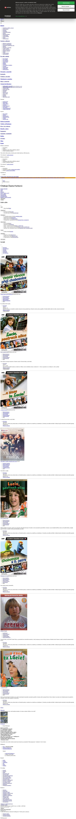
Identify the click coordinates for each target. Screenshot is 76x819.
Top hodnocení (5, 248)
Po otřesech (2, 723)
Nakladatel (3, 233)
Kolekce (4, 94)
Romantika (5, 31)
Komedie (2, 192)
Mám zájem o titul (6, 96)
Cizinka (4, 118)
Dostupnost (3, 215)
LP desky (2, 138)
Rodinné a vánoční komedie (5, 197)
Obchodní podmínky (7, 815)
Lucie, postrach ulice (4, 352)
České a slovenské (3, 188)
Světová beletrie (6, 36)
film (10, 208)
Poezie (4, 37)
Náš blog (4, 790)
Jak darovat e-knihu (6, 776)
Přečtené (2, 18)
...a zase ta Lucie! (3, 409)
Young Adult (5, 61)
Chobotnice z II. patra (4, 576)
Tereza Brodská (6, 466)
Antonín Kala (5, 635)
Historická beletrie (6, 34)
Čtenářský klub (6, 797)
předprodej (14, 217)
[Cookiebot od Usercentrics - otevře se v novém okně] (7, 16)
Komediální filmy (3, 196)
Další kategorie (5, 38)
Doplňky (2, 21)
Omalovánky (5, 68)
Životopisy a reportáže (7, 47)
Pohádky (4, 64)
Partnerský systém (6, 792)
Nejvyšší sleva (5, 253)
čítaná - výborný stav (19, 225)
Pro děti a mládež (4, 56)
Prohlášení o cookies (7, 794)
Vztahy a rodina (6, 48)
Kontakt (4, 770)
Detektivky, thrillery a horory (8, 27)
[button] (39, 307)
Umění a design (6, 53)
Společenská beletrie (7, 32)
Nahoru (1, 707)
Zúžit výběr (3, 239)
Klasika (4, 33)
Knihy (4, 760)
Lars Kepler (5, 107)
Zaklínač (4, 114)
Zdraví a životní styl (6, 49)
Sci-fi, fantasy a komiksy (7, 65)
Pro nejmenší (5, 58)
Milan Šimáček (5, 299)
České (1, 189)
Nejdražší (4, 250)
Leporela (4, 66)
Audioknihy (5, 762)
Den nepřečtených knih (7, 799)
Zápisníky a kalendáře (5, 133)
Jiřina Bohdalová (6, 355)
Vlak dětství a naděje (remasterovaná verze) (8, 461)
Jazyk (2, 230)
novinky (12, 211)
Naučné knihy (5, 67)
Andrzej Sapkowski (6, 109)
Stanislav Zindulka (6, 463)
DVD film (5, 305)
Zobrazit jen (3, 210)
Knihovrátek (5, 791)
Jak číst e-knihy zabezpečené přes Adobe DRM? (9, 176)
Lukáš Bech (5, 633)
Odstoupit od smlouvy (7, 785)
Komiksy (4, 30)
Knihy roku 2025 (6, 89)
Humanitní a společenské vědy (8, 45)
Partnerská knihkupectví (7, 748)
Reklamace (5, 784)
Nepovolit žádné (66, 9)
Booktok (4, 95)
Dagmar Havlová (6, 296)
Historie (4, 46)
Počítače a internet (6, 50)
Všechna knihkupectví (7, 747)
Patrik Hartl (5, 102)
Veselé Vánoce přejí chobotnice (6, 294)
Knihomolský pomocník (7, 800)
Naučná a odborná (5, 41)
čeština (11, 231)
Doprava (4, 771)
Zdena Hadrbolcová (6, 637)
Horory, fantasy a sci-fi (4, 193)
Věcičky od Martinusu (5, 124)
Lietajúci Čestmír (3, 631)
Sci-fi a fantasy (5, 29)
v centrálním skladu (18, 216)
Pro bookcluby (5, 801)
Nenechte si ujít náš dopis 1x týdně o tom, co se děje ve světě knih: (12, 806)
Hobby (4, 51)
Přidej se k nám (6, 796)
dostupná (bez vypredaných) (23, 219)
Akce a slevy (5, 93)
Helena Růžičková (6, 464)
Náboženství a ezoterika (6, 79)
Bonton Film (14, 236)
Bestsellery (5, 90)
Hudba (2, 136)
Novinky (4, 91)
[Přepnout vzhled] (1, 23)
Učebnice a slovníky (5, 76)
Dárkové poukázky (5, 121)
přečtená (12, 224)
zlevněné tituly (15, 212)
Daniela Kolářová (6, 357)
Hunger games (5, 115)
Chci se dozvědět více (20, 16)
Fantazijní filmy (3, 195)
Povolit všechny (66, 2)
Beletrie (2, 25)
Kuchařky (2, 74)
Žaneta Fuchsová (6, 298)
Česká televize (15, 237)
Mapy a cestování (4, 81)
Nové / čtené (3, 222)
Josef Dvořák (5, 356)
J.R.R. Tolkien (5, 103)
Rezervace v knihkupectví (8, 780)
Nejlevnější (5, 251)
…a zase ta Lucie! (3, 687)
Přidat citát (2, 710)
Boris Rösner (5, 582)
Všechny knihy (6, 88)
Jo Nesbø (4, 104)
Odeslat (2, 808)
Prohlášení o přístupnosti (7, 795)
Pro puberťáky (5, 60)
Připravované (5, 92)
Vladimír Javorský (6, 467)
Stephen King (5, 101)
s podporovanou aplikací (15, 169)
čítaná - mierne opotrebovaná (23, 226)
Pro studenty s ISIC (6, 782)
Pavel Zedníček (6, 297)
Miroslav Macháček (6, 300)
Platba (4, 772)
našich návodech (10, 155)
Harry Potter (5, 113)
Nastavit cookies (6, 813)
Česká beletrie (5, 35)
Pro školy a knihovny (7, 781)
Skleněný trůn (5, 119)
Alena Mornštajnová (7, 108)
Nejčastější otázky (6, 778)
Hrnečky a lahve (4, 128)
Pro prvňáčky (5, 59)
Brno (4, 746)
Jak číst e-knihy (6, 774)
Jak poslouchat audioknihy (8, 775)
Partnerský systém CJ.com (8, 793)
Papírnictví (3, 131)
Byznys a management (7, 44)
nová (10, 223)
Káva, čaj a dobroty (5, 126)
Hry (1, 19)
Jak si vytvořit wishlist (7, 777)
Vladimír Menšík (6, 636)
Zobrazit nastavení (65, 6)
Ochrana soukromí (6, 814)
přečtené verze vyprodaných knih (26, 228)
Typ (1, 207)
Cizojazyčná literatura (5, 84)
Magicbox (13, 234)
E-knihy (4, 761)
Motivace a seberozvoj (7, 43)
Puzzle (2, 143)
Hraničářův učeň (6, 117)
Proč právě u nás (6, 773)
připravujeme (14, 218)
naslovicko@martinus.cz (9, 753)
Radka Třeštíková (6, 105)
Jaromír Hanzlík (6, 358)
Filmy (1, 141)
